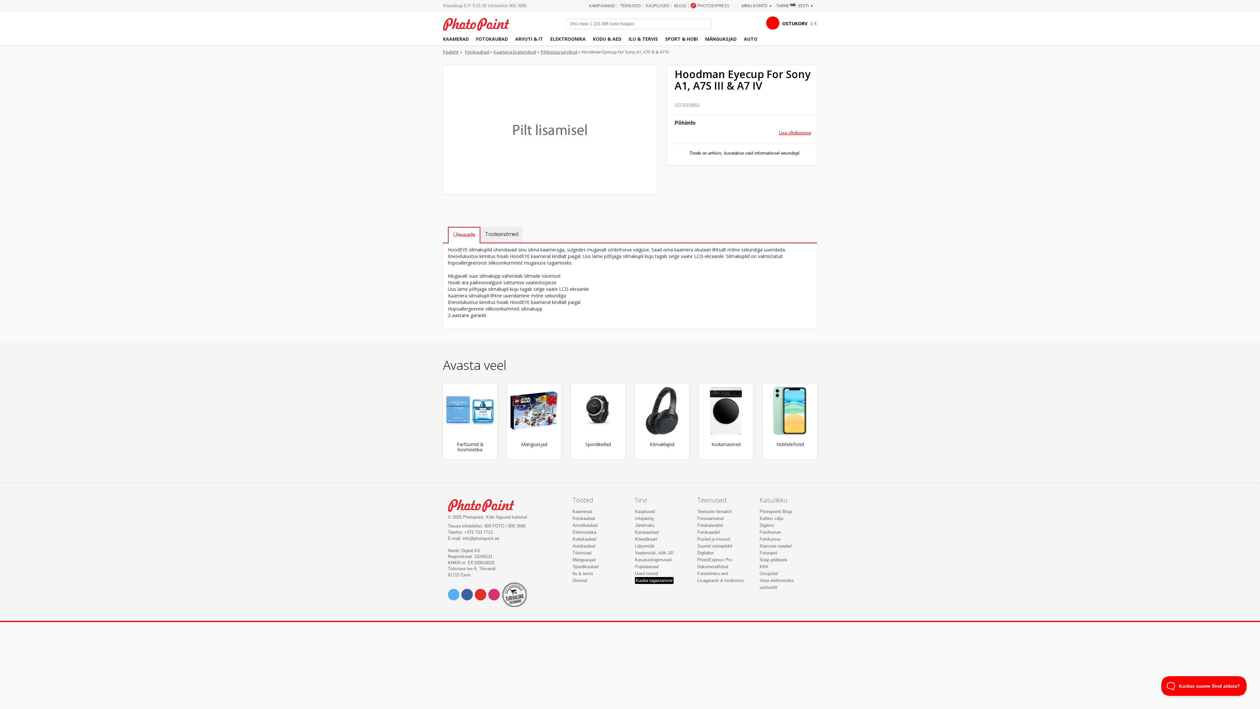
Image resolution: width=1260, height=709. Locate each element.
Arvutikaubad (585, 525)
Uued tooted (646, 573)
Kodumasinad (726, 444)
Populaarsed (647, 566)
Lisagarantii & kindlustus (720, 580)
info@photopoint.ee (481, 538)
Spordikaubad (585, 566)
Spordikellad (598, 444)
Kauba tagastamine (654, 580)
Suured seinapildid (714, 546)
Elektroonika (568, 39)
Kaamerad (456, 39)
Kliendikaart (646, 539)
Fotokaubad (492, 39)
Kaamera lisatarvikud (515, 52)
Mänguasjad (721, 39)
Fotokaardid (708, 532)
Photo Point (485, 504)
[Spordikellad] (598, 411)
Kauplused (657, 6)
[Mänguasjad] (534, 411)
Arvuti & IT (529, 39)
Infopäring (644, 518)
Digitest (767, 525)
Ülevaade (464, 234)
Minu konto (755, 6)
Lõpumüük (645, 546)
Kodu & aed (607, 39)
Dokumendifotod (712, 566)
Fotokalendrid (710, 525)
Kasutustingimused (653, 559)
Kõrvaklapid (662, 444)
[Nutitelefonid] (790, 411)
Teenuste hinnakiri (714, 511)
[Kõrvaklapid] (662, 411)
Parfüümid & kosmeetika (470, 447)
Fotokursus (770, 539)
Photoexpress (713, 6)
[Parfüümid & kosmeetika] (470, 411)
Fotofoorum (770, 532)
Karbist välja (771, 518)
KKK (764, 566)
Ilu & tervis (643, 39)
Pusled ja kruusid (713, 539)
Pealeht (450, 52)
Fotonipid (768, 552)
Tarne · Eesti (793, 6)
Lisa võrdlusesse (795, 132)
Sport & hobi (681, 39)
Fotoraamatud (710, 518)
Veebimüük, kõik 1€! (654, 552)
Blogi (680, 6)
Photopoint (480, 23)
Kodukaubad (584, 539)
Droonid (580, 580)
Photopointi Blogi (776, 511)
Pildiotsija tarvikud (559, 52)
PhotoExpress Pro (714, 559)
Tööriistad (582, 552)
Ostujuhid (769, 573)
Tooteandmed (501, 234)
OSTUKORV (795, 23)
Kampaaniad (602, 6)
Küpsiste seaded (775, 546)
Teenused (630, 6)
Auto (750, 39)
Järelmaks (645, 525)
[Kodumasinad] (726, 411)
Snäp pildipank (774, 559)
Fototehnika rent (712, 573)
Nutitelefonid (790, 444)
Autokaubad (584, 546)
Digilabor (705, 552)
